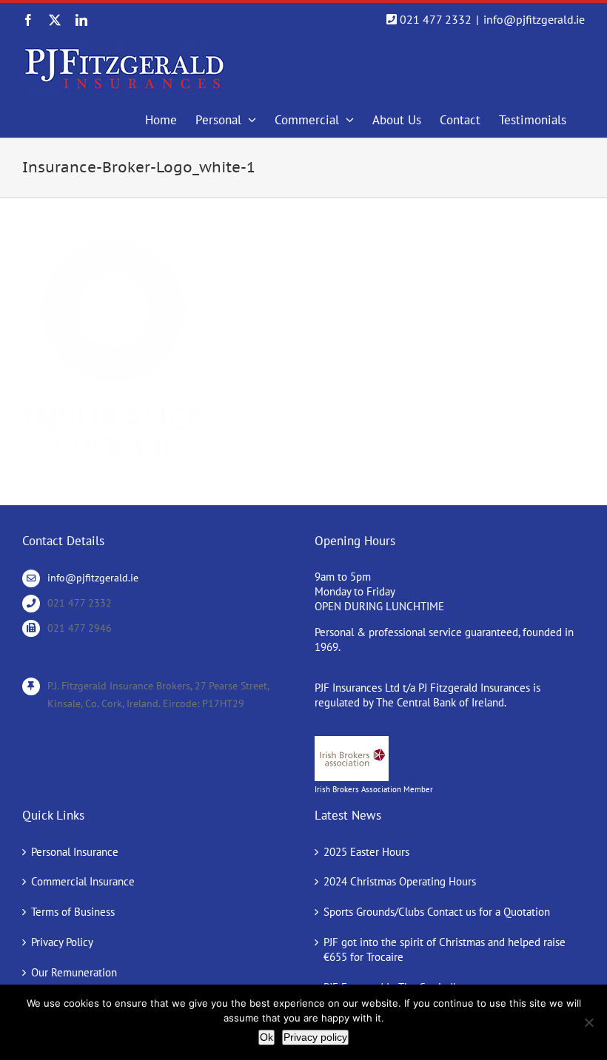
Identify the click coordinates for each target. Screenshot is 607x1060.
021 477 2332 (436, 19)
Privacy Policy (62, 942)
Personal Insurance (74, 852)
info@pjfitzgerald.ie (534, 19)
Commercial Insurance (83, 881)
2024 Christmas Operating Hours (399, 881)
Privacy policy (315, 1037)
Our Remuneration (74, 972)
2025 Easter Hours (366, 852)
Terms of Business (73, 912)
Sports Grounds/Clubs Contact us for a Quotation (436, 912)
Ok (266, 1037)
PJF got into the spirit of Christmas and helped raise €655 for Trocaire (444, 949)
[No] (588, 1022)
